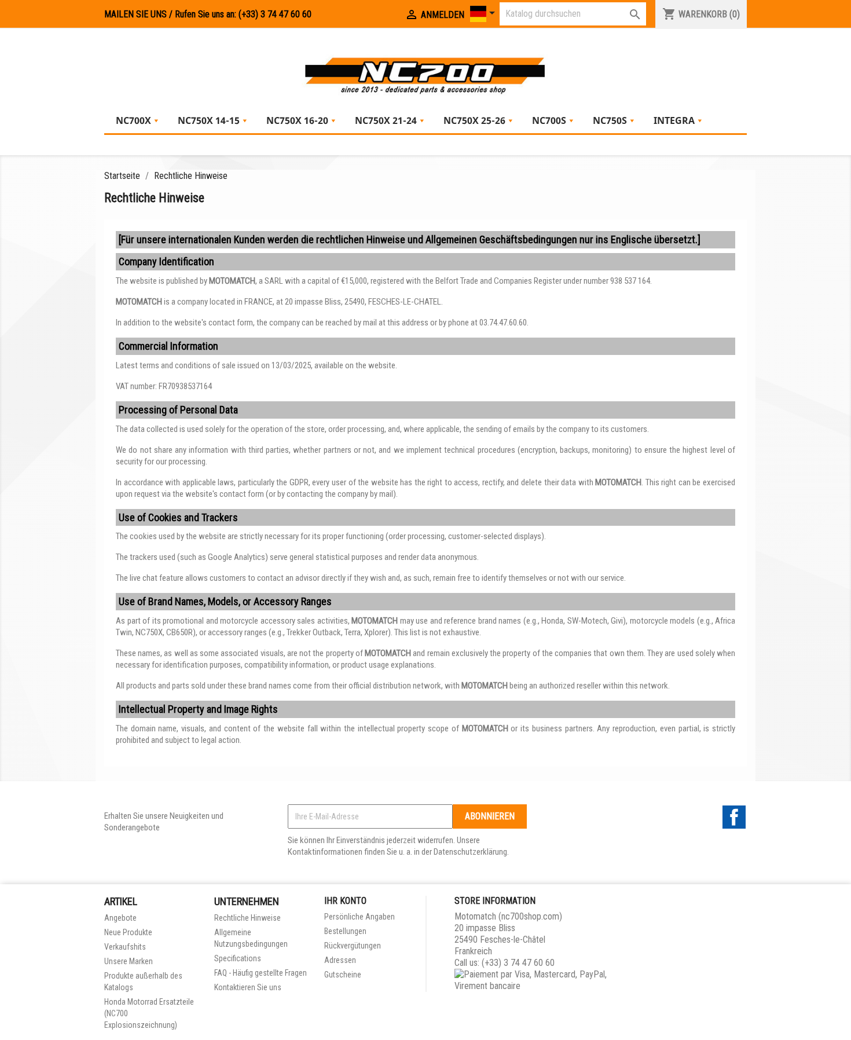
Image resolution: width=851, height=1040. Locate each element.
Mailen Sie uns (135, 14)
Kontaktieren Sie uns (247, 987)
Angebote (120, 917)
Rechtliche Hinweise (247, 917)
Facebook (734, 817)
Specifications (237, 958)
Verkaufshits (125, 946)
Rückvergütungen (352, 945)
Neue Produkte (128, 932)
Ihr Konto (345, 900)
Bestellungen (345, 931)
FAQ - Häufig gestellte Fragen (260, 972)
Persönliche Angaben (359, 916)
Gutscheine (342, 974)
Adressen (340, 960)
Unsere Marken (128, 961)
